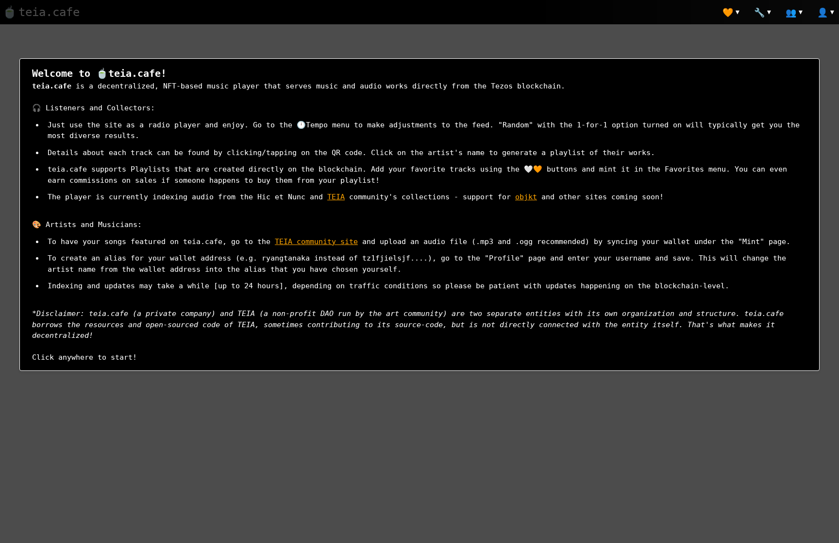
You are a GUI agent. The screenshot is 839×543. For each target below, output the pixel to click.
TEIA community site (316, 241)
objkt (526, 197)
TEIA (336, 197)
